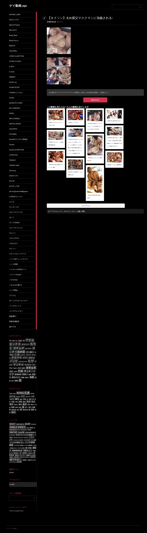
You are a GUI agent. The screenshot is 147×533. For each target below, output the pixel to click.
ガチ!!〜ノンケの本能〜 (25, 435)
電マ (13, 381)
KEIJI (14, 393)
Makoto (32, 393)
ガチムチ (18, 348)
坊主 (11, 371)
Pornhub (12, 472)
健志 (21, 399)
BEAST (13, 424)
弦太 (33, 402)
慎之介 (16, 404)
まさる (18, 396)
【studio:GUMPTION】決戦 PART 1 (93, 196)
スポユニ (22, 355)
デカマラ (17, 357)
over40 (21, 432)
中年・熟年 (21, 368)
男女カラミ (16, 377)
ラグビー (28, 365)
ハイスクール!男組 (18, 445)
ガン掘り (30, 352)
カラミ (73, 211)
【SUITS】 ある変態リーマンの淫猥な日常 (75, 173)
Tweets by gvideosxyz (16, 511)
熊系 (30, 374)
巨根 (20, 371)
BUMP (27, 424)
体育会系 (31, 367)
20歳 (13, 340)
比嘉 (16, 407)
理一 (26, 407)
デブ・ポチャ (29, 357)
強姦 (78, 211)
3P (10, 341)
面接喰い (25, 460)
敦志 (25, 404)
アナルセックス (57, 211)
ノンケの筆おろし (17, 442)
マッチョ (18, 364)
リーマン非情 (21, 448)
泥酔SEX (30, 453)
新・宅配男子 (24, 453)
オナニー (25, 344)
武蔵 (12, 407)
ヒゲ (31, 361)
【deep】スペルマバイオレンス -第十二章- (55, 124)
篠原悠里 (14, 409)
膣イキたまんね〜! (25, 457)
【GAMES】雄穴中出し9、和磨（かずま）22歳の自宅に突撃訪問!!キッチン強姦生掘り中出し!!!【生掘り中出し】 (114, 142)
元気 (24, 399)
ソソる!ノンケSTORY (18, 440)
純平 (18, 409)
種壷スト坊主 (31, 455)
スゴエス (26, 437)
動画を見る (95, 100)
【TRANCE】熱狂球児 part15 (113, 121)
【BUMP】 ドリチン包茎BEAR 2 (114, 164)
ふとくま (12, 435)
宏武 (28, 401)
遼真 (32, 410)
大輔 (16, 402)
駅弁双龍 (19, 462)
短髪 (22, 377)
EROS (31, 428)
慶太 (20, 404)
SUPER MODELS (30, 432)
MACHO (13, 432)
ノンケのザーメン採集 (30, 440)
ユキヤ (12, 399)
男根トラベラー (20, 455)
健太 (17, 399)
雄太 (13, 412)
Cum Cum (33, 424)
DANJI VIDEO (18, 427)
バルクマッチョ (23, 361)
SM (24, 341)
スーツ (28, 355)
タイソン (60, 22)
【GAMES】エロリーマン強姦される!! (94, 159)
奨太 (24, 402)
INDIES (29, 429)
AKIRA (11, 393)
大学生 (15, 371)
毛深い (25, 374)
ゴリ (23, 396)
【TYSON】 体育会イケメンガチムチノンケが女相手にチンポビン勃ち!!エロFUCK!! (94, 126)
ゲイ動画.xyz (18, 6)
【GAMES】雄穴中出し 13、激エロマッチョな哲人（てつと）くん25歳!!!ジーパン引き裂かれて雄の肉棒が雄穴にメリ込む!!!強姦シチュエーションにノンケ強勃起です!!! (75, 146)
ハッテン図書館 (28, 445)
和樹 (30, 399)
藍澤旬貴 (25, 409)
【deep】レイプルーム (73, 122)
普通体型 (18, 374)
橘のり (32, 404)
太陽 (20, 402)
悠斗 (11, 404)
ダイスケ (28, 396)
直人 (30, 407)
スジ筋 (17, 355)
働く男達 (29, 448)
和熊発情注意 (17, 450)
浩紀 (20, 407)
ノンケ (14, 361)
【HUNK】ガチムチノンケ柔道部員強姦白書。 (55, 143)
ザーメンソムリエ (18, 437)
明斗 (29, 404)
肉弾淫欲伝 (16, 457)
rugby (20, 341)
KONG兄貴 (23, 393)
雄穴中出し (16, 459)
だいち (12, 396)
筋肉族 (11, 457)
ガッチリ (28, 348)
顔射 (16, 381)
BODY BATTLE (20, 424)
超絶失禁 (32, 457)
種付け (27, 377)
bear (16, 340)
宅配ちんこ (27, 450)
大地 (12, 402)
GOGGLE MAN (24, 429)
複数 (32, 377)
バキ (32, 396)
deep (27, 427)
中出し (15, 368)
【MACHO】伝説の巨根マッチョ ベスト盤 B (55, 166)
